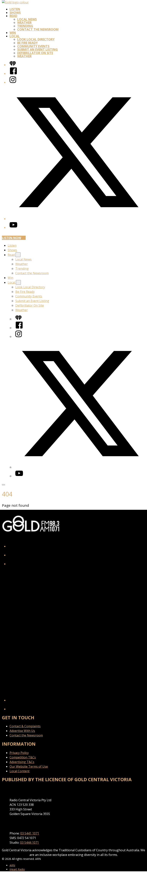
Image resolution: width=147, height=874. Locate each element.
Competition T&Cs (23, 757)
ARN (12, 865)
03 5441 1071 (29, 833)
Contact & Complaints (25, 726)
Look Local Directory (36, 39)
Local (15, 36)
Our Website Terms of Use (29, 766)
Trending (25, 26)
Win (13, 33)
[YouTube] (13, 227)
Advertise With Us (22, 731)
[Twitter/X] (77, 219)
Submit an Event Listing (37, 49)
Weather (24, 22)
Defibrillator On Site (35, 53)
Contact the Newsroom (38, 29)
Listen (15, 9)
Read (13, 16)
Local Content (19, 771)
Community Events (33, 46)
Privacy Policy (19, 753)
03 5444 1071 (29, 842)
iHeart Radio (17, 869)
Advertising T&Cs (22, 762)
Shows (15, 13)
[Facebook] (13, 73)
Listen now (11, 238)
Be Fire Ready (27, 43)
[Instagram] (13, 82)
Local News (27, 19)
